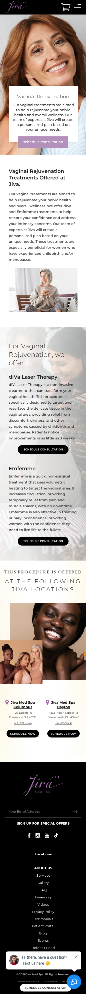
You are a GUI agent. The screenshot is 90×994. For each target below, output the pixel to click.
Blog (43, 933)
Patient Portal (43, 926)
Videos (43, 904)
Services (43, 875)
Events (43, 940)
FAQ (43, 890)
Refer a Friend (43, 948)
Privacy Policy (43, 912)
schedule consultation (43, 142)
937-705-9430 (63, 723)
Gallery (43, 883)
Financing (43, 897)
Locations (43, 854)
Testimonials (43, 919)
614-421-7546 (23, 723)
